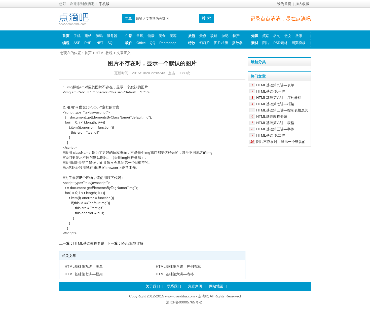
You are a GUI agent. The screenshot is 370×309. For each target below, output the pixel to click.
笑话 (265, 36)
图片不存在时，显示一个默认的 (281, 142)
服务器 (112, 36)
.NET (99, 43)
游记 (225, 36)
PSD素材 (280, 43)
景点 (202, 36)
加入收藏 (302, 4)
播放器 (237, 43)
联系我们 (174, 286)
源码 (99, 36)
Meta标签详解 (132, 243)
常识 (139, 36)
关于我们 (153, 286)
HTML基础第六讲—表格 (175, 274)
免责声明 (195, 286)
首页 (65, 36)
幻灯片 (204, 43)
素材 (254, 43)
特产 (236, 36)
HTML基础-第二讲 (270, 135)
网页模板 (298, 43)
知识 (254, 36)
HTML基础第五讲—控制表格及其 (282, 110)
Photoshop (167, 43)
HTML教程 (104, 53)
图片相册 (221, 43)
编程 (65, 43)
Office (141, 43)
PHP (87, 43)
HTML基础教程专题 (88, 243)
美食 (162, 36)
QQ (152, 43)
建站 (88, 36)
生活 (128, 36)
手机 (77, 36)
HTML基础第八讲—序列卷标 (178, 266)
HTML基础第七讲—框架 (84, 274)
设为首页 (284, 4)
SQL (111, 43)
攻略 (213, 36)
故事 (299, 36)
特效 (191, 43)
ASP (76, 43)
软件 (128, 43)
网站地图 (216, 286)
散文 (287, 36)
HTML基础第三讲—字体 (275, 129)
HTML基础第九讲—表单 (84, 266)
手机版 (104, 4)
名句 (276, 36)
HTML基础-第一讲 (270, 91)
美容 (173, 36)
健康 (151, 36)
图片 (265, 43)
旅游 (191, 36)
